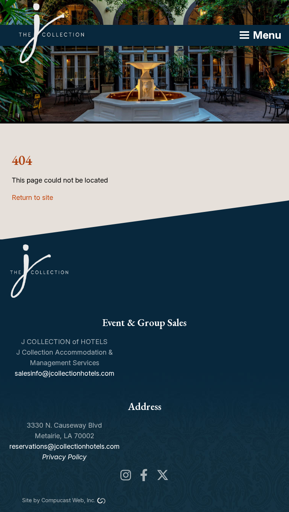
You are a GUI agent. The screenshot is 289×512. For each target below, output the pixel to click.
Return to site (32, 197)
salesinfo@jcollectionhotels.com (64, 373)
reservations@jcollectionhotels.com (64, 446)
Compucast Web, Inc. (68, 500)
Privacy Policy (64, 457)
